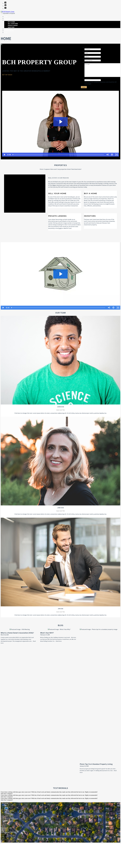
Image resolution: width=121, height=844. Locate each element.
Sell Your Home (13, 23)
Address (86, 55)
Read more (59, 641)
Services (7, 20)
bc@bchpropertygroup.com (10, 832)
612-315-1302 (5, 830)
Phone (86, 58)
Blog (6, 32)
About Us (7, 18)
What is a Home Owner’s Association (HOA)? (17, 633)
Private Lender (13, 25)
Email (86, 51)
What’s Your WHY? (47, 633)
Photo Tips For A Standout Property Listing (96, 764)
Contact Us (8, 29)
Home (6, 16)
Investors (11, 27)
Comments (87, 78)
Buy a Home (11, 22)
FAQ (5, 805)
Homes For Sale (9, 31)
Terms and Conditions (11, 819)
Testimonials (8, 815)
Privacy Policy (8, 821)
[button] (1, 13)
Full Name (87, 47)
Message (87, 62)
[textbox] (40, 75)
